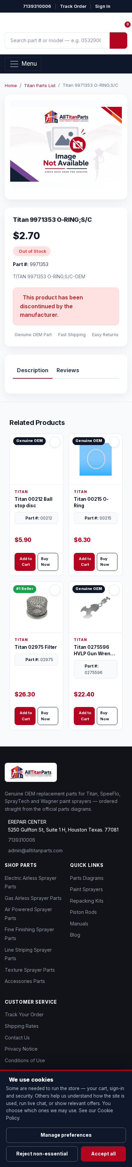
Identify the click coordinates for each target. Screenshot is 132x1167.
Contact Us (17, 1037)
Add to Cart (26, 561)
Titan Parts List (40, 85)
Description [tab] (32, 370)
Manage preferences (66, 1135)
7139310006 (37, 6)
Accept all (103, 1153)
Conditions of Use (25, 1060)
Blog (75, 935)
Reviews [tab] (68, 370)
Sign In (102, 6)
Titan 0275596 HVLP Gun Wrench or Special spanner (95, 650)
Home (11, 85)
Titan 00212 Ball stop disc (33, 502)
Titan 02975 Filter (36, 647)
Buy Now (45, 561)
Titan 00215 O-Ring (91, 502)
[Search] (118, 40)
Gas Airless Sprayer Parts (33, 898)
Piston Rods (83, 912)
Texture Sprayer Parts (30, 970)
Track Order (73, 6)
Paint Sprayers (86, 889)
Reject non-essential (42, 1153)
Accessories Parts (25, 981)
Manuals (79, 923)
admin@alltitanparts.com (35, 850)
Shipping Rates (22, 1026)
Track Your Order (24, 1014)
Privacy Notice (21, 1049)
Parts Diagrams (87, 878)
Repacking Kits (87, 901)
